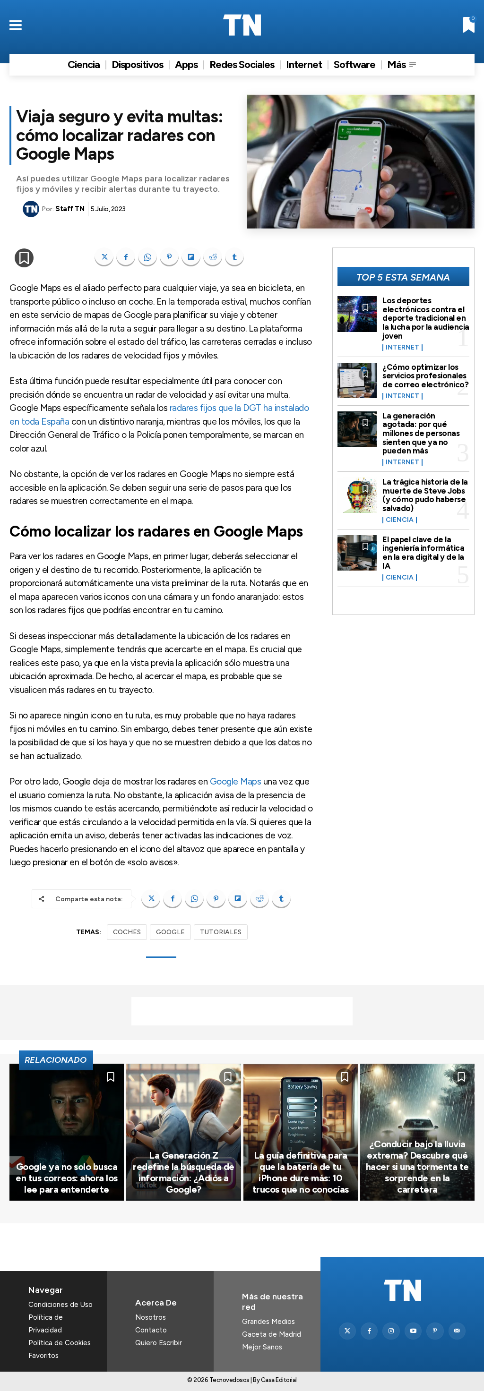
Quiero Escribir (158, 1343)
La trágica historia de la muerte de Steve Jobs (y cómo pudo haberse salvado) (425, 495)
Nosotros (150, 1317)
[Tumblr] (234, 256)
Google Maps (235, 781)
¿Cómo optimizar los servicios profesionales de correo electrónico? (425, 375)
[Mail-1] (457, 1331)
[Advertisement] (242, 1011)
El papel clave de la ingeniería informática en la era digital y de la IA (423, 553)
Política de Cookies (59, 1343)
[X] (104, 256)
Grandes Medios (268, 1321)
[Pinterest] (169, 256)
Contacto (151, 1330)
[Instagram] (390, 1331)
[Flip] (191, 256)
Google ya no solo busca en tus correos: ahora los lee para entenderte (67, 1178)
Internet (402, 347)
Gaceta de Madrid (271, 1334)
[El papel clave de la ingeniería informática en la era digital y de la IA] (357, 553)
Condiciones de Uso (60, 1304)
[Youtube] (413, 1331)
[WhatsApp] (147, 256)
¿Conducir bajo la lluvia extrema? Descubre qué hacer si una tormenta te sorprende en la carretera (417, 1166)
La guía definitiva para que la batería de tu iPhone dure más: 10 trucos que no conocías (300, 1172)
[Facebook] (125, 256)
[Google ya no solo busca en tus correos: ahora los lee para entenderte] (66, 1132)
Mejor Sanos (262, 1347)
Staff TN (69, 209)
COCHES (127, 932)
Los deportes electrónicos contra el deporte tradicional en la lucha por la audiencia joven (425, 318)
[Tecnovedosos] (242, 25)
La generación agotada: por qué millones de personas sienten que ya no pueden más (420, 433)
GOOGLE (170, 932)
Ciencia (400, 520)
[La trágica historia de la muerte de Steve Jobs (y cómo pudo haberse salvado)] (357, 495)
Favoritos (43, 1355)
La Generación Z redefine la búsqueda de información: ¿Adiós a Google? (183, 1172)
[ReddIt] (212, 256)
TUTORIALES (221, 932)
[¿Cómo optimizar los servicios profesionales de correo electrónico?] (357, 380)
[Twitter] (347, 1331)
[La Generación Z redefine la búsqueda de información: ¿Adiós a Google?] (183, 1132)
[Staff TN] (32, 209)
